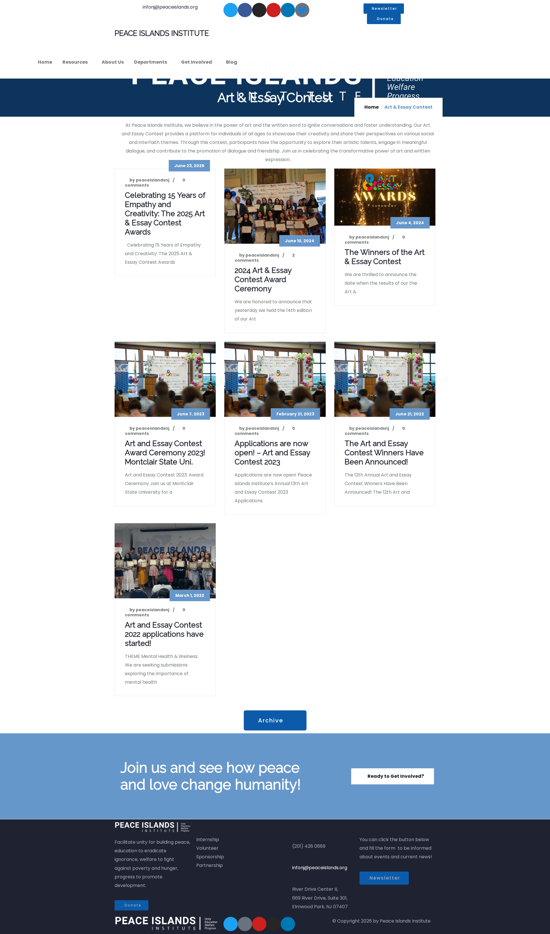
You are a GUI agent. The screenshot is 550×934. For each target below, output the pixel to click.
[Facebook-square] (245, 924)
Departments (150, 62)
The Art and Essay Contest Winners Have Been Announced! (384, 452)
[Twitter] (230, 10)
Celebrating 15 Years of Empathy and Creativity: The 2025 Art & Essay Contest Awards (165, 213)
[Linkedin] (288, 10)
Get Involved (196, 62)
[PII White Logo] (166, 924)
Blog (231, 62)
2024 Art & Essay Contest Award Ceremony (263, 279)
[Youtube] (273, 10)
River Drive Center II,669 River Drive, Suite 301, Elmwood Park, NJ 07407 (320, 898)
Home (45, 62)
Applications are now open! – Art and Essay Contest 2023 (272, 452)
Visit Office (306, 881)
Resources (75, 62)
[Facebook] (245, 10)
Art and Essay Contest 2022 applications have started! (164, 634)
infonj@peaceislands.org (319, 867)
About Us (113, 62)
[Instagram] (259, 10)
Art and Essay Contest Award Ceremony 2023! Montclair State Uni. (165, 452)
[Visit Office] (285, 887)
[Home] (278, 81)
